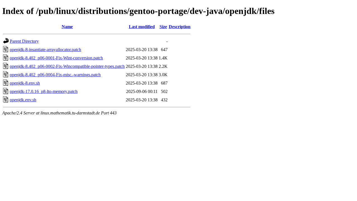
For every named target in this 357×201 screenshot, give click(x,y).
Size (163, 26)
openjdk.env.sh (23, 99)
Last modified (142, 26)
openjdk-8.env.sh (25, 83)
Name (67, 26)
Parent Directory (24, 41)
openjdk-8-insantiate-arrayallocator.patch (45, 49)
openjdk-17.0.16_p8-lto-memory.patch (44, 91)
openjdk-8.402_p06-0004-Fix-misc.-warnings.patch (55, 74)
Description (179, 26)
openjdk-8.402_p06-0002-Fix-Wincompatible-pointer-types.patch (67, 66)
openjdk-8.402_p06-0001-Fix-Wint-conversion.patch (56, 58)
